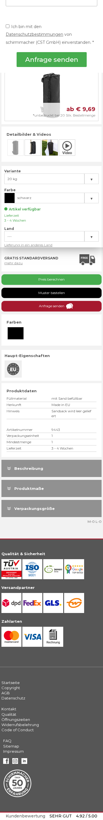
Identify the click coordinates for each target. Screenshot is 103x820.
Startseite (10, 682)
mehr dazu (13, 263)
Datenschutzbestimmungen (34, 34)
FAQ (7, 740)
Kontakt (8, 709)
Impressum (13, 751)
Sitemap (11, 746)
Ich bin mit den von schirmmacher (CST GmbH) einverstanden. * (50, 34)
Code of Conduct (17, 730)
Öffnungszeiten (15, 719)
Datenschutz (13, 698)
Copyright (10, 687)
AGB (5, 693)
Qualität (8, 714)
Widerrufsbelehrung (20, 724)
